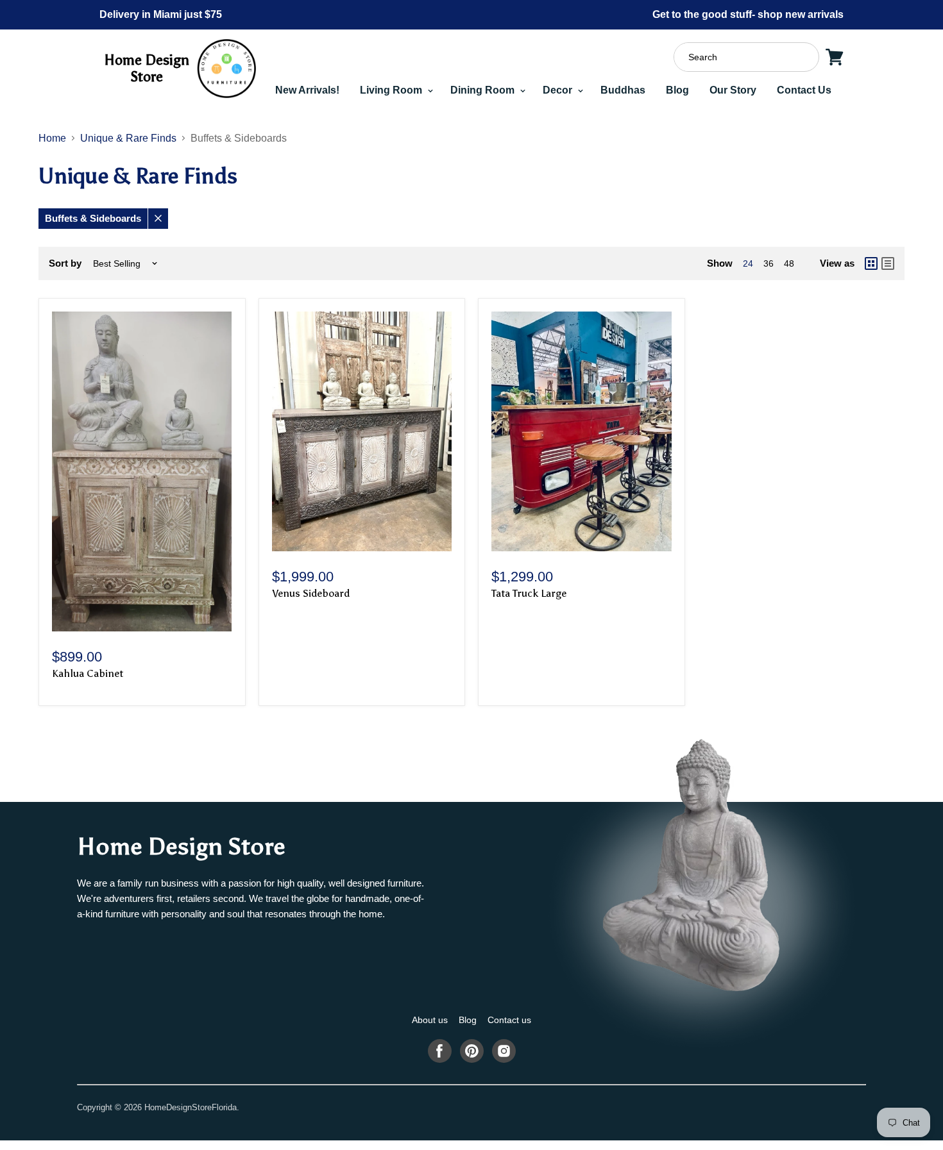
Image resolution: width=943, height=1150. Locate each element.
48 (789, 263)
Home (52, 138)
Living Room (392, 90)
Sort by (65, 263)
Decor (559, 90)
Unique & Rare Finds (128, 138)
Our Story (732, 90)
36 (768, 263)
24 (748, 263)
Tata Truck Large (528, 593)
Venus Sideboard (311, 593)
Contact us (509, 1020)
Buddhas (622, 90)
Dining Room (483, 90)
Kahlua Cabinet (87, 673)
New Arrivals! (307, 90)
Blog (677, 90)
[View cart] (834, 57)
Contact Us (804, 90)
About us (430, 1020)
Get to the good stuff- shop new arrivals (748, 14)
